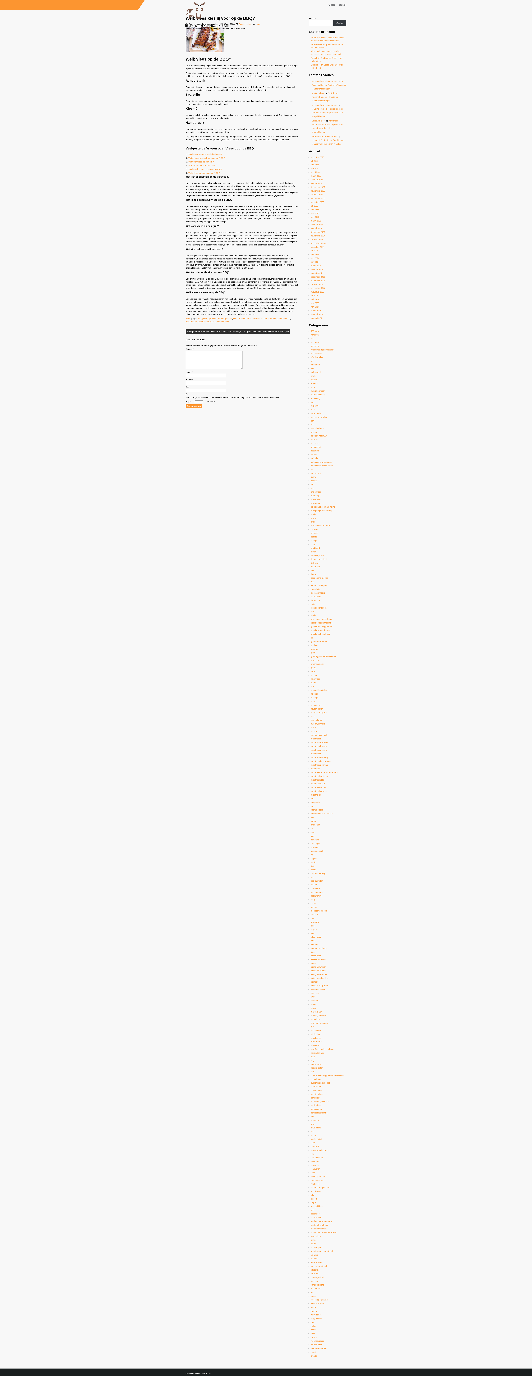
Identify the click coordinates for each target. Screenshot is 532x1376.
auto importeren (318, 391)
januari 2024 (316, 273)
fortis (313, 604)
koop (313, 899)
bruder (314, 514)
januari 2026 (316, 183)
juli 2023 (314, 295)
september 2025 (318, 198)
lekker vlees (316, 955)
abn (312, 338)
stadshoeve (316, 1217)
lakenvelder (316, 937)
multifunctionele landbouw (322, 1049)
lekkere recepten (318, 959)
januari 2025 (316, 228)
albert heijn (315, 364)
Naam (189, 372)
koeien (314, 884)
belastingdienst (317, 428)
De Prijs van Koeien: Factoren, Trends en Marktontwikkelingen (329, 85)
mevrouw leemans (319, 1023)
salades (256, 318)
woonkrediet (316, 1344)
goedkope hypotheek (320, 634)
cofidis (314, 537)
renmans (315, 1161)
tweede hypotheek (319, 1266)
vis (312, 1292)
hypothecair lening (319, 750)
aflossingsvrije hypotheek (322, 350)
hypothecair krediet (319, 742)
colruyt (314, 540)
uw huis (314, 1281)
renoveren (315, 1169)
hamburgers (223, 318)
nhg (312, 1060)
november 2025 (318, 191)
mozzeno (315, 1045)
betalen (314, 454)
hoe (312, 686)
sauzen (264, 318)
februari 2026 (317, 179)
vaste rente (316, 1288)
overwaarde (316, 1090)
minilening (315, 1034)
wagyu (314, 1311)
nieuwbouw (316, 1064)
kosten (314, 907)
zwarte (314, 1356)
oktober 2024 (317, 239)
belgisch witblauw (319, 436)
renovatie (315, 1165)
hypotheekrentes (318, 787)
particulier (315, 1098)
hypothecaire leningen (321, 761)
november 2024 (318, 236)
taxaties (314, 1255)
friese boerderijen (319, 608)
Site (187, 387)
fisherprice (315, 600)
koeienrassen (317, 892)
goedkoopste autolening (321, 623)
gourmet (314, 649)
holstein (314, 694)
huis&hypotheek (318, 724)
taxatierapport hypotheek (322, 1251)
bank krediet (316, 413)
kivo (312, 866)
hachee (314, 675)
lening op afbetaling (319, 978)
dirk (312, 570)
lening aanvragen (318, 967)
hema (313, 682)
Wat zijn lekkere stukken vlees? (202, 165)
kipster (314, 862)
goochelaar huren (319, 641)
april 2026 (315, 172)
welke (313, 1326)
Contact (342, 4)
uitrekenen (315, 1273)
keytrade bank (317, 851)
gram (313, 652)
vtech (313, 1307)
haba (313, 671)
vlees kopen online (319, 1300)
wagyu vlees (316, 1318)
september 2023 (318, 288)
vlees (188, 318)
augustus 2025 (317, 202)
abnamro (315, 346)
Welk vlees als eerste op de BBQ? (204, 173)
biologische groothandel (321, 462)
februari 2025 (317, 224)
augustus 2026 (317, 157)
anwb (313, 376)
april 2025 (315, 217)
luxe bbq (314, 1000)
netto (313, 1056)
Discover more (318, 121)
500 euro (315, 331)
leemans (315, 944)
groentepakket (317, 664)
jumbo (313, 821)
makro (314, 1008)
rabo (313, 1142)
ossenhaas (316, 1079)
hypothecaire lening (319, 757)
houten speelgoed (319, 712)
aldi (312, 368)
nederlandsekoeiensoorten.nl (207, 25)
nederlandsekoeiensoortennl (324, 81)
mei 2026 (315, 168)
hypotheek (315, 768)
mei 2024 (315, 258)
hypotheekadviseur (319, 776)
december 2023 (318, 277)
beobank (315, 439)
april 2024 (315, 262)
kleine (313, 869)
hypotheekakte (317, 780)
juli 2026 (314, 161)
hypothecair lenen (319, 746)
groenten (213, 318)
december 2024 (318, 232)
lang (312, 940)
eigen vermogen (318, 593)
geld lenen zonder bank (321, 619)
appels (314, 379)
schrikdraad (316, 1191)
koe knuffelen (317, 881)
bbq (199, 318)
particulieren (316, 1109)
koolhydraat (316, 896)
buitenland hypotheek (320, 525)
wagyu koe (316, 1315)
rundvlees (315, 1184)
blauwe (314, 480)
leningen (314, 982)
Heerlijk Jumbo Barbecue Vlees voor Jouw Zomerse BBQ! (214, 331)
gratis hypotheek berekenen (323, 656)
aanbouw (315, 335)
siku (312, 1195)
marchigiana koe (318, 1015)
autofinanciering (318, 394)
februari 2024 (317, 269)
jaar (312, 817)
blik (312, 484)
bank (313, 409)
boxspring (315, 503)
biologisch (315, 458)
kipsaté (236, 318)
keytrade (315, 847)
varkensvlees (284, 318)
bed (312, 424)
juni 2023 (315, 299)
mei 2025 (315, 213)
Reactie (190, 349)
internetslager (317, 810)
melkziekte (315, 1019)
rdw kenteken (317, 1157)
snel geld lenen (317, 1206)
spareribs (272, 318)
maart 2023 (316, 310)
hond (313, 701)
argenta (314, 383)
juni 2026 (315, 164)
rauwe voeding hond (320, 1150)
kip (231, 318)
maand (314, 1004)
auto (313, 387)
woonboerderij (317, 1341)
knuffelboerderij (318, 873)
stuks (313, 1240)
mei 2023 (315, 303)
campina (315, 529)
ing (312, 806)
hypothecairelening (319, 765)
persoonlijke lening (319, 1113)
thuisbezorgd (317, 1262)
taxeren (314, 1258)
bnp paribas (316, 492)
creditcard (315, 548)
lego (313, 952)
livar (312, 997)
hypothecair (316, 739)
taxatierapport (317, 1247)
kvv (312, 918)
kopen (313, 903)
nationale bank (317, 1053)
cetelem (314, 533)
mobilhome (316, 1038)
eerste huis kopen (319, 585)
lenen (313, 963)
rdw (312, 1154)
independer (316, 802)
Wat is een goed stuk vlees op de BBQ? (206, 158)
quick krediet (316, 1139)
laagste (314, 929)
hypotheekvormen (319, 791)
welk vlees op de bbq (219, 321)
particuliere (316, 1105)
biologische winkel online (322, 465)
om (312, 1071)
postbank (315, 1120)
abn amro (315, 342)
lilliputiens (315, 993)
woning (314, 1337)
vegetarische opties (194, 321)
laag (312, 926)
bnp (312, 488)
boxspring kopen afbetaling (323, 507)
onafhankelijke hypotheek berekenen (327, 1075)
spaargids (315, 1214)
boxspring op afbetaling (321, 510)
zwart (313, 1352)
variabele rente (317, 1285)
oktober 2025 (317, 194)
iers (312, 798)
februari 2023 (317, 314)
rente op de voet (318, 1176)
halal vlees (315, 679)
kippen (314, 858)
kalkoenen (315, 825)
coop (313, 544)
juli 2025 (314, 206)
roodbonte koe (317, 1180)
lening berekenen (318, 970)
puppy (313, 1135)
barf (312, 421)
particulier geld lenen (320, 1101)
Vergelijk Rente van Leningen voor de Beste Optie (266, 331)
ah (312, 361)
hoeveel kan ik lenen (320, 690)
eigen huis (315, 589)
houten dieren (317, 709)
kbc (312, 836)
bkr (312, 469)
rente (313, 1172)
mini (312, 1027)
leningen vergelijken (319, 985)
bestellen (315, 451)
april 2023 (315, 307)
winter (313, 1329)
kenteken (315, 840)
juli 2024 (314, 250)
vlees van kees (317, 1303)
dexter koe (315, 566)
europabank (316, 596)
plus (312, 1116)
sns (312, 1210)
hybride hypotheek (319, 735)
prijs (312, 1124)
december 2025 (318, 187)
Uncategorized (317, 1277)
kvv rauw (315, 922)
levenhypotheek (318, 989)
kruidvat (314, 914)
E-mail (189, 379)
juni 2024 (315, 254)
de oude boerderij (319, 559)
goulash (314, 645)
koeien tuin (315, 888)
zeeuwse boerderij (319, 1348)
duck (313, 581)
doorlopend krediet (319, 578)
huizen (314, 731)
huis (312, 716)
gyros (313, 667)
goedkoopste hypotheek (322, 626)
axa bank (315, 406)
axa (312, 402)
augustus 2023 (317, 292)
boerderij (315, 495)
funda (313, 615)
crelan (313, 552)
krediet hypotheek (319, 911)
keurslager (315, 843)
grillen (204, 318)
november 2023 (318, 280)
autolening (315, 398)
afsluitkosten (316, 353)
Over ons (331, 4)
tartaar (314, 1243)
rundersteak (246, 318)
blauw (313, 477)
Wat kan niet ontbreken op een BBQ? (205, 169)
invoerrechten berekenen (322, 813)
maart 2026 (316, 176)
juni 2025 (315, 209)
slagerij (314, 1199)
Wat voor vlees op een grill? (201, 162)
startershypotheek (319, 1228)
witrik (313, 1333)
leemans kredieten (319, 948)
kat (312, 828)
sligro (313, 1202)
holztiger (315, 697)
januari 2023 (316, 318)
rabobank (315, 1146)
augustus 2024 (317, 247)
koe (312, 877)
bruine (313, 518)
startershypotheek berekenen (324, 1232)
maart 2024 (316, 265)
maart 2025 (316, 221)
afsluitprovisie (317, 357)
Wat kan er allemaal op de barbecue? (205, 154)
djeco (313, 574)
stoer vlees (316, 1236)
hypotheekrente (318, 783)
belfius (314, 432)
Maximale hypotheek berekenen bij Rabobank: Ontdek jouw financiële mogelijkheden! (327, 112)
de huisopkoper (318, 555)
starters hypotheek (319, 1225)
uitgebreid (315, 1270)
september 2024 (318, 243)
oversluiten (316, 1086)
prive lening (316, 1128)
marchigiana (316, 1012)
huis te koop (316, 720)
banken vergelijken (319, 417)
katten (313, 832)
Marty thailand (318, 93)
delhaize (314, 563)
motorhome (316, 1041)
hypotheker (316, 795)
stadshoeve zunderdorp (321, 1221)
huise (313, 727)
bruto (313, 522)
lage (312, 933)
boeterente (315, 499)
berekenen (315, 443)
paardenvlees (317, 1094)
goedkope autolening (320, 630)
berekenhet (316, 447)
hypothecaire (317, 753)
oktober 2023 (317, 284)
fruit (312, 611)
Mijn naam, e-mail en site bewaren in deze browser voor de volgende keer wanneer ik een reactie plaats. (233, 397)
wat (312, 1322)
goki (312, 638)
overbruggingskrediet (320, 1083)
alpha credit (316, 372)
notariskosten (317, 1068)
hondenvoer (316, 705)
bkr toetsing (316, 473)
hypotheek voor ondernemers (324, 772)
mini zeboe (316, 1030)
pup (312, 1131)
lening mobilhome (319, 974)
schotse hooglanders (320, 1187)
